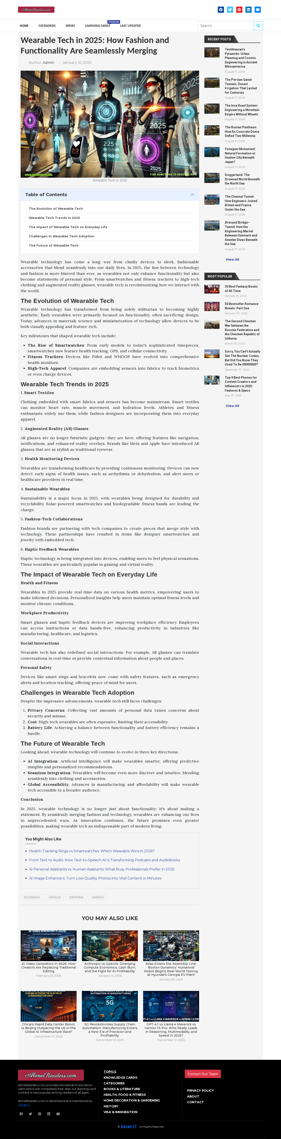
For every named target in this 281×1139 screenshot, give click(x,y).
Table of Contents (46, 194)
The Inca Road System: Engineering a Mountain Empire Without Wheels (242, 110)
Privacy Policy (200, 1090)
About (193, 1096)
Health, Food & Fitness (125, 1095)
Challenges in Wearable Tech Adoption (61, 236)
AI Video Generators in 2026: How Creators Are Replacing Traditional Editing (48, 967)
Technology (31, 896)
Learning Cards (98, 24)
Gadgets (98, 896)
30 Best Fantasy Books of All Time (241, 289)
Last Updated (130, 26)
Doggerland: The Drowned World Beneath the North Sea (242, 179)
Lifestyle (55, 896)
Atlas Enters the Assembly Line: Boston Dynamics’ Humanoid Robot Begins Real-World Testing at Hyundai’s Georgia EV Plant (171, 969)
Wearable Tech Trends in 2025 (54, 218)
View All (232, 259)
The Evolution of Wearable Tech (56, 209)
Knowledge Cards (120, 1078)
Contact (195, 1102)
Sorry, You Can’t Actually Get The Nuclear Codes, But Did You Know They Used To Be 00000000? (242, 358)
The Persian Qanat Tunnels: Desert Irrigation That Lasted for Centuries (241, 86)
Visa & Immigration (120, 1112)
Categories (47, 26)
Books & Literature (122, 1089)
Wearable (76, 896)
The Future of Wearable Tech (54, 245)
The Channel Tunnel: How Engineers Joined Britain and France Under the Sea (241, 203)
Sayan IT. (24, 1104)
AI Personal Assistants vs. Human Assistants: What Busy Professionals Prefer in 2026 (101, 869)
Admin (48, 63)
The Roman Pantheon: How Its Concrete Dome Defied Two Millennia (242, 131)
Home (24, 26)
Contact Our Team (203, 1073)
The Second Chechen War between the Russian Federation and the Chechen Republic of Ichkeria (242, 329)
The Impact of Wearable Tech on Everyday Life (68, 227)
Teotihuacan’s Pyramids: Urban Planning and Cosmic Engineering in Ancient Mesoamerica (241, 58)
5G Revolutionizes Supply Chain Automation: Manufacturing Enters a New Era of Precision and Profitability (109, 1029)
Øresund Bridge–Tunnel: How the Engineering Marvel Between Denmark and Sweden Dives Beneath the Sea (241, 233)
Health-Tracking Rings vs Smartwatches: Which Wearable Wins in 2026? (92, 851)
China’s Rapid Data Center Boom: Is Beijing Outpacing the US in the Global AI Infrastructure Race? (48, 1027)
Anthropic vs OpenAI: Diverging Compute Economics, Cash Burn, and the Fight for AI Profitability (110, 967)
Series (70, 26)
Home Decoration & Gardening (132, 1100)
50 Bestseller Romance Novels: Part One (241, 306)
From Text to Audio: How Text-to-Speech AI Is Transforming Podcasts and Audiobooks (104, 860)
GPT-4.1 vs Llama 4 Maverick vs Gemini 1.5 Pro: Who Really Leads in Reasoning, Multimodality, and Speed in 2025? (171, 1029)
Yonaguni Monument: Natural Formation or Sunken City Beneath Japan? (240, 155)
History (111, 1106)
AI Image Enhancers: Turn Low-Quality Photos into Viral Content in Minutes (95, 878)
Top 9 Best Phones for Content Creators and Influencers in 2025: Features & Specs (241, 384)
